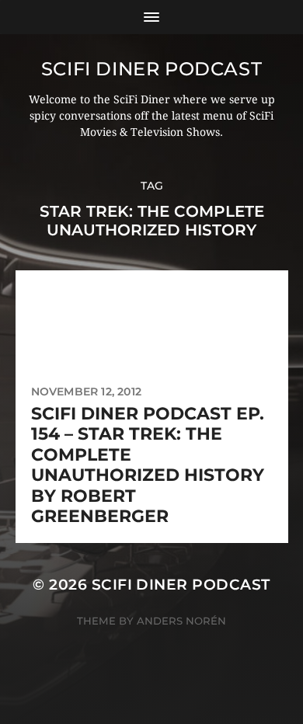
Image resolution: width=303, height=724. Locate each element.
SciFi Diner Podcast (151, 68)
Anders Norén (181, 620)
